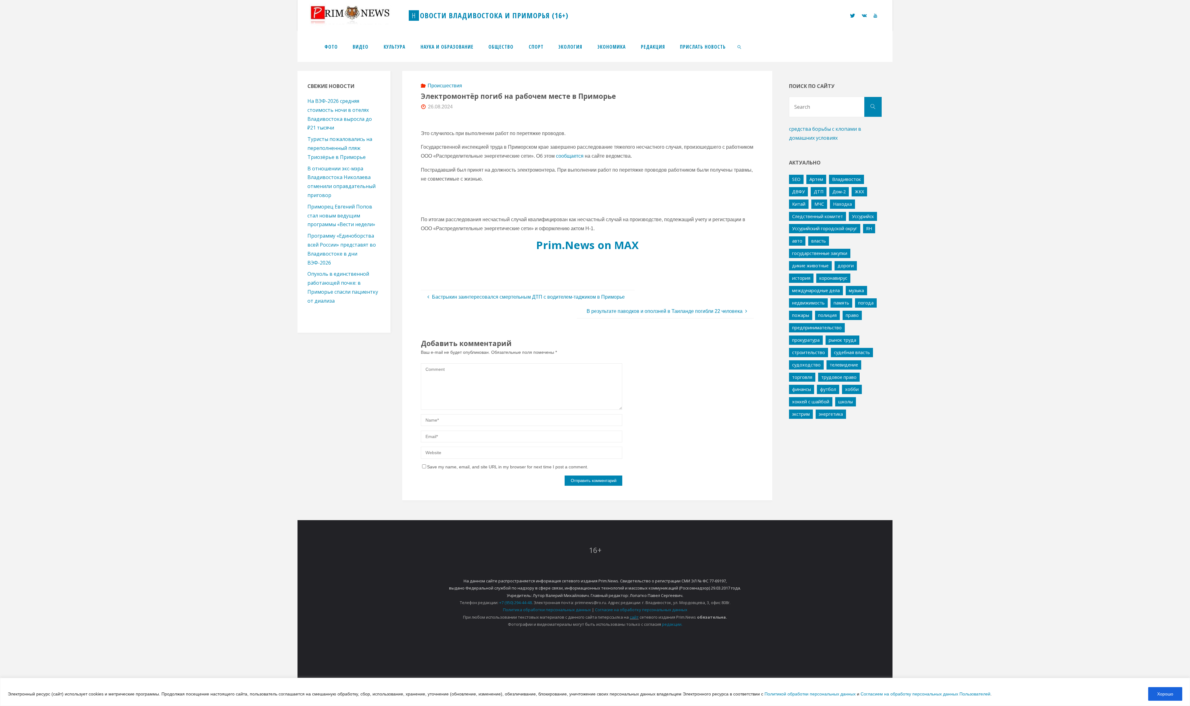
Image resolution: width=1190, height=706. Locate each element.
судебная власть (852, 352)
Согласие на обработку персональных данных (641, 609)
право (852, 315)
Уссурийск (863, 216)
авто (797, 241)
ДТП (818, 192)
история (801, 278)
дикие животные (810, 266)
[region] (595, 692)
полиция (827, 315)
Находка (842, 204)
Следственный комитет (817, 216)
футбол (828, 389)
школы (845, 402)
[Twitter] (852, 15)
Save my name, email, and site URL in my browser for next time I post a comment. (507, 466)
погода (866, 303)
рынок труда (842, 340)
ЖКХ (859, 192)
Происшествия (445, 85)
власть (818, 241)
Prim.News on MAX (587, 245)
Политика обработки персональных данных (547, 609)
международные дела (816, 290)
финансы (801, 389)
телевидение (844, 365)
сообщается (570, 156)
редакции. (672, 624)
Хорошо (1165, 693)
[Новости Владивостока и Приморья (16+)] (356, 15)
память (841, 303)
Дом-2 (839, 192)
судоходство (806, 365)
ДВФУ (798, 192)
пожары (800, 315)
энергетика (831, 414)
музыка (856, 290)
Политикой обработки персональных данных (810, 693)
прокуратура (806, 340)
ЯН (869, 228)
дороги (846, 266)
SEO (796, 179)
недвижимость (808, 303)
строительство (808, 352)
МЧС (819, 204)
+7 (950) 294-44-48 (515, 602)
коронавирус (833, 278)
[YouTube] (875, 15)
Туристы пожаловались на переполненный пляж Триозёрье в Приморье (339, 148)
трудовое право (839, 377)
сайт (634, 617)
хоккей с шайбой (810, 402)
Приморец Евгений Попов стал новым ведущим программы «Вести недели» (341, 215)
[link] (740, 46)
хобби (852, 389)
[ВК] (864, 15)
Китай (798, 204)
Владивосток (846, 179)
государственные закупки (819, 253)
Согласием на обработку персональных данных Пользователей (925, 693)
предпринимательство (817, 328)
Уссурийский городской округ (824, 228)
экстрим (801, 414)
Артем (816, 179)
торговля (802, 377)
